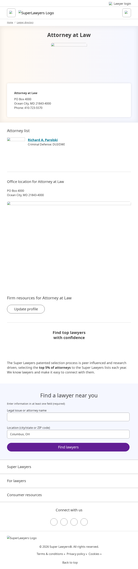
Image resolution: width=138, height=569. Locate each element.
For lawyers (16, 480)
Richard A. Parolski (43, 140)
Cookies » (95, 554)
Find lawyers (68, 447)
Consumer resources (24, 494)
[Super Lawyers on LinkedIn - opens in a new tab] (84, 522)
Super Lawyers (19, 466)
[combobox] (68, 417)
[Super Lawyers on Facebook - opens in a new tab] (54, 522)
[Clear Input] (125, 417)
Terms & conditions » (51, 554)
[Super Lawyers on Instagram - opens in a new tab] (64, 522)
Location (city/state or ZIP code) (28, 428)
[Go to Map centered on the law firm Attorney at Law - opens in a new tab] (69, 242)
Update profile (26, 309)
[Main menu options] (11, 12)
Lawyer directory (25, 22)
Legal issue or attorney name (27, 410)
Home (10, 22)
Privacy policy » (77, 554)
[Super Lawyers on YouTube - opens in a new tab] (74, 522)
